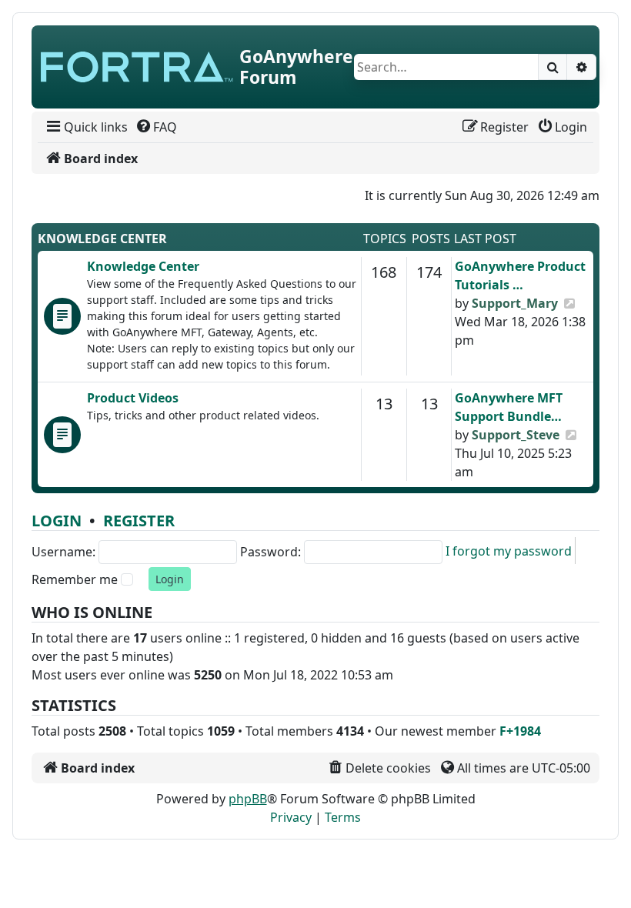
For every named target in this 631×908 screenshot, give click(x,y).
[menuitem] (86, 127)
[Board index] (137, 67)
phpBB (248, 798)
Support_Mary (515, 303)
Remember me (75, 579)
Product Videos (133, 397)
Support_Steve (515, 434)
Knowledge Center (102, 238)
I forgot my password (509, 550)
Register (139, 520)
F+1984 (520, 731)
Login (57, 520)
